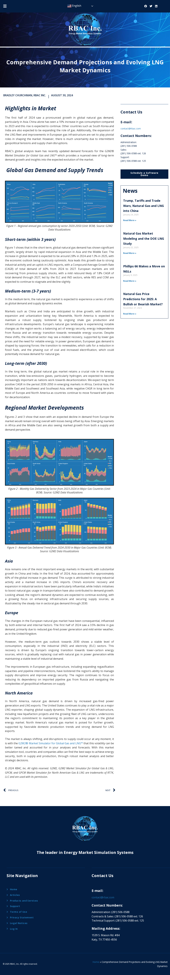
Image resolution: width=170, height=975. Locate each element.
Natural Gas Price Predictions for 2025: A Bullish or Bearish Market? (143, 299)
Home (96, 962)
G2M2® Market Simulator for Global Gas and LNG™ (50, 743)
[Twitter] (151, 6)
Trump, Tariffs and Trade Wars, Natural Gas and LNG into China (143, 206)
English (76, 5)
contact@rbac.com (131, 128)
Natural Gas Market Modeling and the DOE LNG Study (143, 238)
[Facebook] (145, 6)
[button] (5, 6)
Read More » (129, 220)
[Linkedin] (156, 6)
